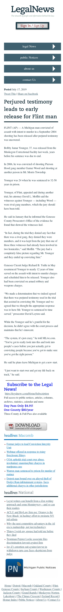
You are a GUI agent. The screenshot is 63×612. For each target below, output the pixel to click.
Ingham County (29, 589)
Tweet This (10, 93)
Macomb (27, 585)
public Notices (29, 57)
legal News (29, 46)
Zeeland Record (50, 596)
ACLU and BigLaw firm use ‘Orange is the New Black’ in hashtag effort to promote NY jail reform (30, 515)
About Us (41, 599)
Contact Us (54, 599)
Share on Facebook (28, 93)
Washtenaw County (50, 589)
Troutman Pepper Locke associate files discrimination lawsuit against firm (27, 540)
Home (8, 585)
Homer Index (10, 599)
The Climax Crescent (28, 596)
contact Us (29, 80)
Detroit (17, 585)
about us (29, 68)
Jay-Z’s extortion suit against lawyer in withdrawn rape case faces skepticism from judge (29, 550)
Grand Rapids (29, 592)
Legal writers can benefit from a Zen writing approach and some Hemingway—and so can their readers (31, 504)
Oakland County (42, 585)
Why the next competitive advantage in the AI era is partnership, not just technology (31, 525)
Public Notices (26, 599)
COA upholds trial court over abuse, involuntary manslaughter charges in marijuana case (26, 463)
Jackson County (12, 592)
